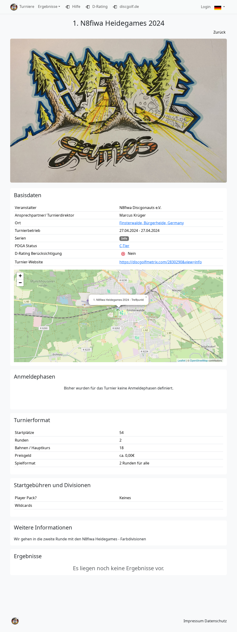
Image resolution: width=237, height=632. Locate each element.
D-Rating (99, 6)
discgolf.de (129, 6)
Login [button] (206, 6)
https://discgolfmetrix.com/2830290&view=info (160, 262)
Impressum (194, 620)
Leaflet (181, 360)
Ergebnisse (47, 6)
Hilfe (75, 6)
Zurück (219, 32)
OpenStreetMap (199, 360)
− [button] (20, 283)
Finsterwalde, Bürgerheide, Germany (151, 222)
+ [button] (20, 276)
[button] (219, 7)
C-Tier (124, 245)
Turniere (26, 6)
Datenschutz (216, 620)
